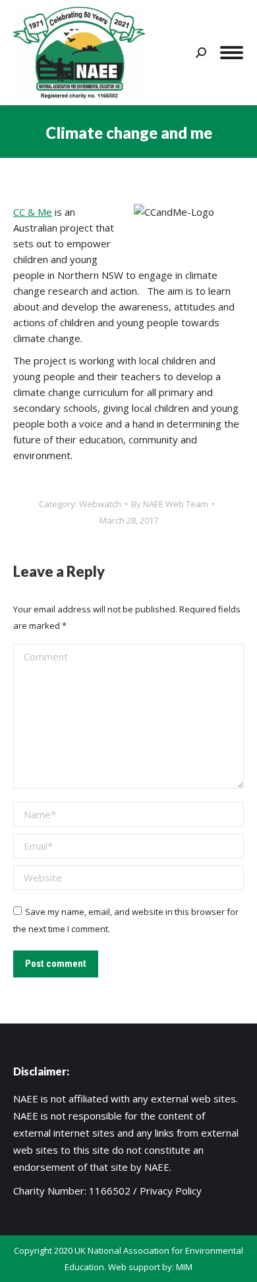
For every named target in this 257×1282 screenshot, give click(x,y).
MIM (184, 1267)
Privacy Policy (171, 1190)
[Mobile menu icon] (231, 52)
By (169, 504)
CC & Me (32, 211)
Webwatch (100, 504)
